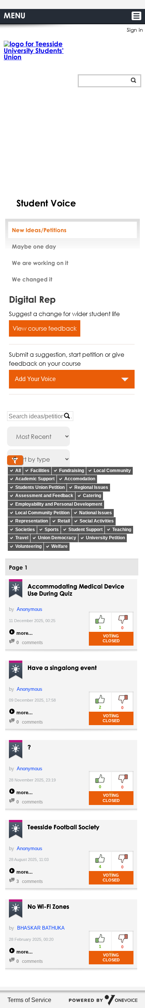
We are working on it (40, 262)
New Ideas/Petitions (39, 230)
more (22, 633)
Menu (14, 15)
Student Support (85, 529)
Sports (52, 529)
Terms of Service (29, 1000)
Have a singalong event (62, 667)
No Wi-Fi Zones (48, 906)
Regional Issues (91, 487)
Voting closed (111, 638)
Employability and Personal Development (58, 504)
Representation (31, 521)
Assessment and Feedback (44, 495)
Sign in (135, 29)
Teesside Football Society (63, 827)
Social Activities (97, 521)
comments (29, 642)
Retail (64, 521)
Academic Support (35, 478)
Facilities (39, 470)
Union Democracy (57, 537)
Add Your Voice (35, 379)
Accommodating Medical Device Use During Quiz (76, 590)
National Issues (95, 512)
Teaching (121, 529)
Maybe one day (34, 246)
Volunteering (28, 546)
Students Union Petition (40, 487)
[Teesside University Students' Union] (39, 50)
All (18, 470)
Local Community (112, 470)
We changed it (32, 279)
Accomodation (79, 478)
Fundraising (71, 470)
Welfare (59, 546)
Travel (21, 537)
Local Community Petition (42, 512)
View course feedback (45, 328)
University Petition (105, 537)
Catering (92, 495)
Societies (25, 529)
